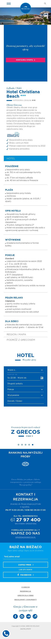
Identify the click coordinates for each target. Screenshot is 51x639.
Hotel (11, 158)
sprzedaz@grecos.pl (25, 537)
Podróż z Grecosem (21, 340)
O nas (18, 436)
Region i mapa (16, 334)
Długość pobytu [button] (15, 384)
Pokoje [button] (10, 389)
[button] (25, 370)
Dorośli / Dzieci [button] (14, 401)
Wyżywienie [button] (13, 395)
